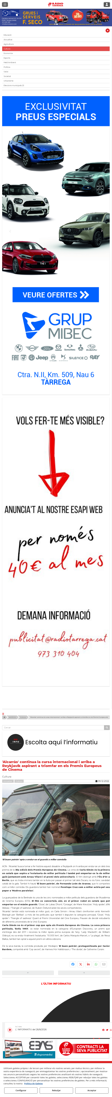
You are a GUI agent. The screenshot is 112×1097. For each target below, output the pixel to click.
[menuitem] (50, 982)
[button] (108, 31)
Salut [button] (6, 72)
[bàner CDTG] (56, 493)
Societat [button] (7, 76)
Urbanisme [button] (8, 81)
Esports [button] (7, 58)
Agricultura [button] (9, 44)
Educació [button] (8, 35)
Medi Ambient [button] (10, 62)
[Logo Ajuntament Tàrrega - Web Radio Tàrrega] (29, 976)
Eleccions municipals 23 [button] (14, 85)
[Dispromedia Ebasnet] (29, 953)
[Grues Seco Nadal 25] (56, 17)
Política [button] (7, 67)
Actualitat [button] (8, 40)
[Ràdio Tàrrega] (83, 953)
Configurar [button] (21, 1090)
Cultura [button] (7, 49)
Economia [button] (8, 53)
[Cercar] (107, 632)
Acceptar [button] (92, 1090)
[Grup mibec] (56, 244)
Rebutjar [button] (56, 1090)
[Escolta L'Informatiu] (56, 647)
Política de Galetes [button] (33, 1083)
